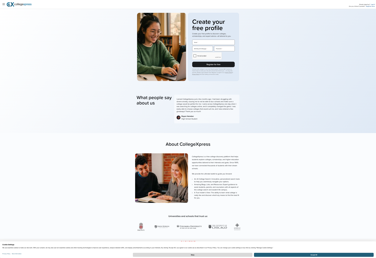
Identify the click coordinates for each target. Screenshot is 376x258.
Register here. (370, 6)
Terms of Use (228, 72)
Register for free (213, 64)
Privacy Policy (195, 74)
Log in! (373, 4)
